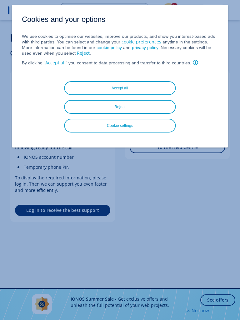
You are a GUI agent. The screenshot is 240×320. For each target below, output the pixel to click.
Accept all (55, 63)
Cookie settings (120, 125)
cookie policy (109, 47)
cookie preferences (141, 42)
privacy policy (145, 47)
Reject (83, 53)
